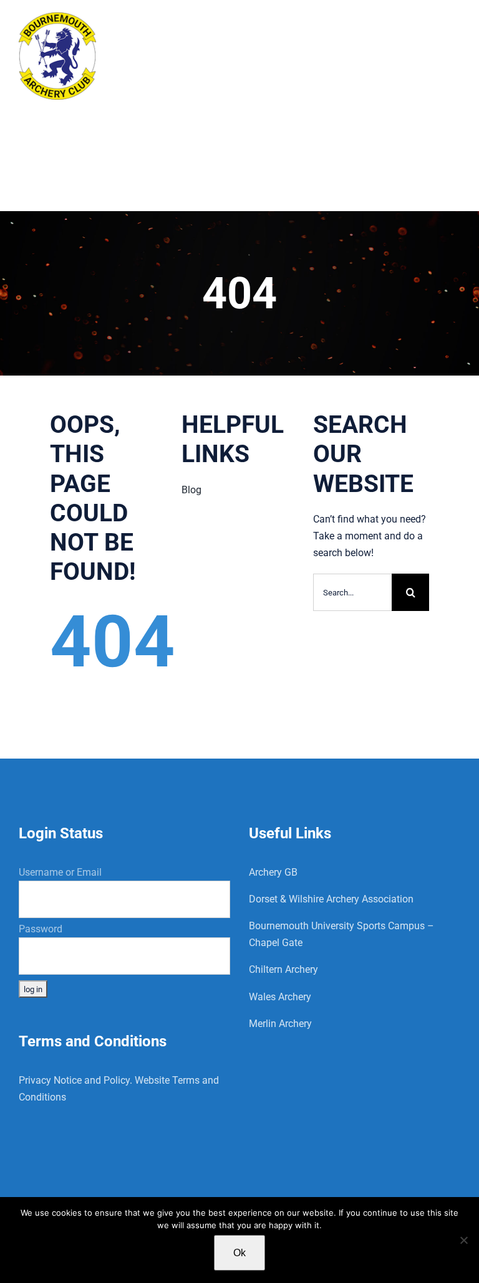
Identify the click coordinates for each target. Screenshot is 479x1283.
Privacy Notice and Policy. (75, 1080)
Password (40, 929)
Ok (239, 1252)
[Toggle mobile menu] (453, 26)
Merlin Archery (280, 1024)
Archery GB (273, 872)
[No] (463, 1240)
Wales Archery (280, 997)
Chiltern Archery (283, 969)
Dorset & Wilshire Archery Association (331, 899)
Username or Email (60, 872)
